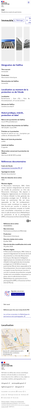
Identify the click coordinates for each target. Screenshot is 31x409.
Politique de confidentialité (17, 401)
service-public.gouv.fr (18, 383)
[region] (15, 342)
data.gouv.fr (18, 387)
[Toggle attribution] (28, 351)
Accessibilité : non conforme (8, 391)
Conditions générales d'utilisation (9, 403)
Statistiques (24, 394)
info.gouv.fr (4, 383)
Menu (28, 2)
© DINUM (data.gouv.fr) (15, 351)
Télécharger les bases (13, 394)
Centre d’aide (6, 398)
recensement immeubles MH (10, 168)
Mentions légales (5, 401)
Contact (20, 391)
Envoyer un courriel (18, 294)
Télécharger (19, 20)
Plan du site (15, 398)
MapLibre (5, 351)
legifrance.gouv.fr (6, 387)
